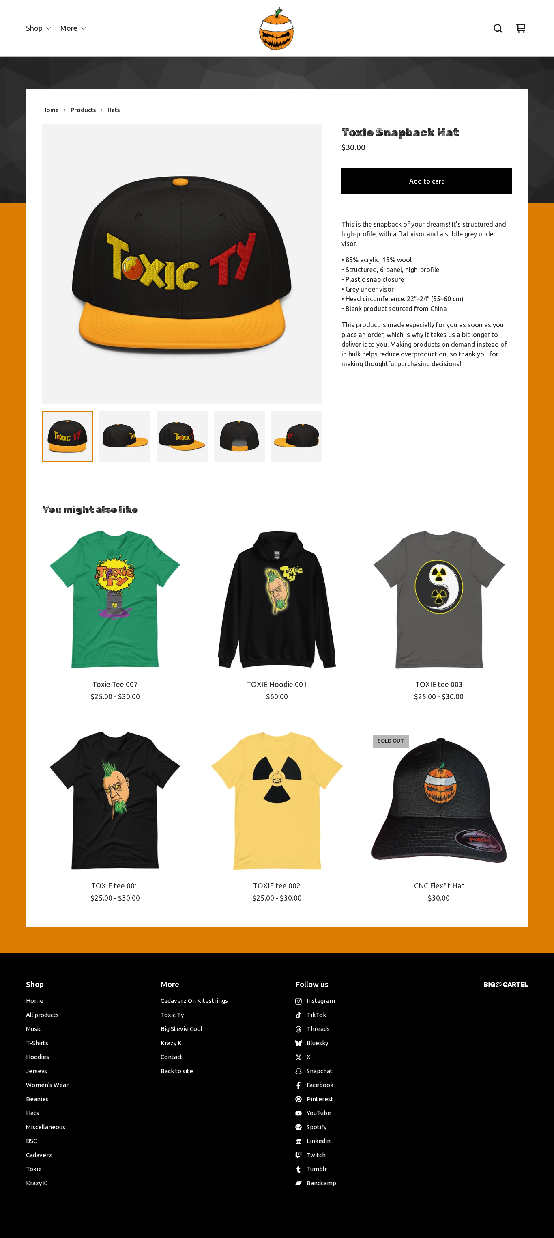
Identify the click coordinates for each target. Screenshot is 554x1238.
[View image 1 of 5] (67, 436)
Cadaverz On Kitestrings (194, 1000)
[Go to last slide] (53, 264)
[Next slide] (310, 264)
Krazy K (36, 1183)
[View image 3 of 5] (182, 436)
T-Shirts (37, 1042)
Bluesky (317, 1042)
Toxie (34, 1168)
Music (33, 1028)
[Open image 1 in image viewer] (182, 264)
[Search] (498, 28)
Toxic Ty (172, 1014)
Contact (172, 1056)
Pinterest (320, 1098)
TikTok (316, 1014)
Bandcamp (321, 1183)
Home (50, 109)
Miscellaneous (45, 1126)
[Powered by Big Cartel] (506, 984)
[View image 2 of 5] (124, 436)
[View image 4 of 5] (239, 436)
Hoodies (37, 1056)
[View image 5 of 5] (296, 436)
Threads (318, 1028)
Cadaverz (39, 1155)
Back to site (177, 1070)
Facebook (320, 1084)
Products (83, 109)
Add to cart (426, 181)
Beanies (37, 1098)
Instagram (321, 1000)
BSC (31, 1140)
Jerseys (36, 1070)
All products (42, 1014)
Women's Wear (47, 1084)
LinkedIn (319, 1140)
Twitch (316, 1155)
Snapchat (320, 1070)
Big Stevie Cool (181, 1028)
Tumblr (317, 1168)
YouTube (319, 1112)
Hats (113, 109)
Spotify (316, 1126)
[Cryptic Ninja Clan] (277, 28)
